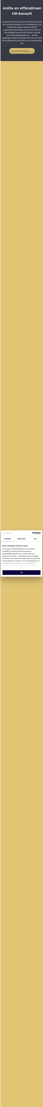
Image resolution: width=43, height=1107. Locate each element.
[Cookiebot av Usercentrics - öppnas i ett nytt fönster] (32, 533)
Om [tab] (35, 538)
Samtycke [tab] (7, 538)
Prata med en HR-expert (20, 51)
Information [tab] (21, 538)
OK (21, 572)
